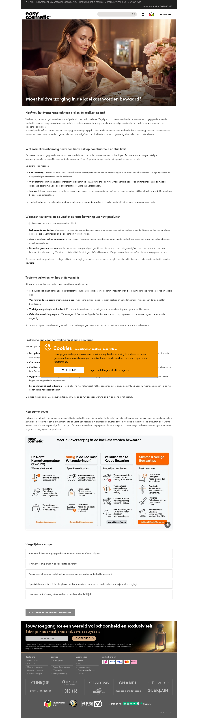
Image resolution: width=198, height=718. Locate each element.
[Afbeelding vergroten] (167, 525)
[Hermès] (99, 691)
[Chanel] (128, 683)
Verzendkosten (32, 660)
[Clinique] (40, 683)
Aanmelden (165, 14)
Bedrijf (80, 660)
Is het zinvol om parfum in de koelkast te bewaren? (53, 563)
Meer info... (110, 349)
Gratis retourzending (35, 670)
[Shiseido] (69, 683)
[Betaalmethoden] (137, 661)
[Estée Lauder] (157, 683)
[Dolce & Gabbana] (40, 691)
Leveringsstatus (58, 660)
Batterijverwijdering (60, 673)
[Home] (27, 2)
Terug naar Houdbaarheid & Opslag (51, 612)
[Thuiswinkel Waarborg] (151, 14)
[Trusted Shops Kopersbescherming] (73, 703)
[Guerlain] (157, 691)
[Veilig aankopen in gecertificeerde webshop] (92, 703)
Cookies (81, 673)
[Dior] (69, 691)
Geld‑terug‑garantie (35, 667)
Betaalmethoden (33, 664)
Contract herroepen (34, 673)
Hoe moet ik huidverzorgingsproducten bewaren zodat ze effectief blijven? (64, 553)
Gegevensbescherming (86, 670)
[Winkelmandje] (143, 14)
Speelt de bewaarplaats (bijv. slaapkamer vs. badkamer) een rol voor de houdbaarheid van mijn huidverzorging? (83, 584)
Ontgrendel (83, 638)
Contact (56, 664)
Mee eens (69, 370)
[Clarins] (99, 683)
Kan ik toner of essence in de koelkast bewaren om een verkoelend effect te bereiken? (70, 573)
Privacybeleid (79, 644)
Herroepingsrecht (84, 667)
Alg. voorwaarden (85, 664)
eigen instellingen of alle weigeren (109, 370)
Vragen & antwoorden (61, 667)
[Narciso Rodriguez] (128, 691)
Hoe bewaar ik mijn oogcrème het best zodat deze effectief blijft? (60, 594)
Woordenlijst (57, 670)
